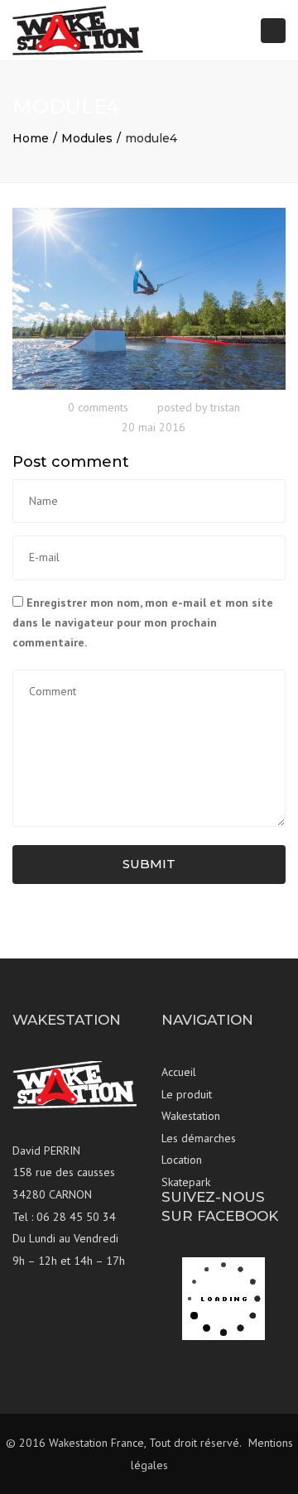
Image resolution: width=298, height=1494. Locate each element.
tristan (225, 407)
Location (181, 1159)
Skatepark (185, 1182)
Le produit (186, 1094)
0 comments (98, 407)
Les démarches (198, 1138)
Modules (87, 138)
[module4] (149, 298)
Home (30, 138)
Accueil (178, 1071)
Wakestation (190, 1115)
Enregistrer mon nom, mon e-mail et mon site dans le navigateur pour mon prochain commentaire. (142, 622)
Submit (149, 864)
